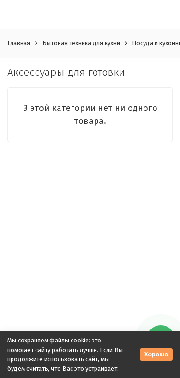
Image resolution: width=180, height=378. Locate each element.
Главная (18, 43)
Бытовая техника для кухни (81, 43)
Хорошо (156, 354)
